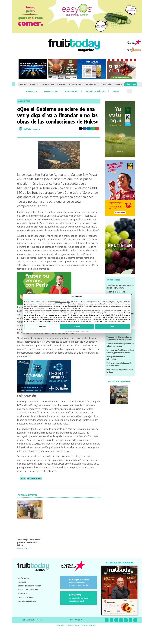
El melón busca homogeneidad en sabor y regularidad (120, 344)
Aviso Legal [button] (60, 625)
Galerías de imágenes (95, 91)
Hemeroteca (31, 91)
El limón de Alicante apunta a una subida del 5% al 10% (120, 286)
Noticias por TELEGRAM (79, 579)
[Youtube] (126, 620)
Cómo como (131, 84)
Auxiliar (61, 84)
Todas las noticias (25, 597)
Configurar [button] (92, 625)
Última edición (51, 91)
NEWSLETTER (75, 595)
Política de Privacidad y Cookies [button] (76, 625)
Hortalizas (34, 84)
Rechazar (77, 327)
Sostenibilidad (74, 84)
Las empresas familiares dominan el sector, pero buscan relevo (120, 351)
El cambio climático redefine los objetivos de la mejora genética (119, 338)
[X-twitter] (107, 620)
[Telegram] (130, 620)
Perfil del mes (71, 91)
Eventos (118, 84)
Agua (23, 478)
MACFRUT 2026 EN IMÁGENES (119, 382)
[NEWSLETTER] (65, 596)
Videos (116, 91)
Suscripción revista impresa (29, 586)
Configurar (42, 327)
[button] (13, 84)
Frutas (23, 84)
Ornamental (90, 84)
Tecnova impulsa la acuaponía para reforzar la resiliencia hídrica (29, 542)
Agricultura (48, 84)
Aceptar (112, 327)
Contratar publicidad (27, 601)
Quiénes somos (24, 578)
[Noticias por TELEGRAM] (65, 580)
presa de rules (34, 478)
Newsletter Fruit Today (28, 590)
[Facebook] (116, 620)
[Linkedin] (121, 620)
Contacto (22, 582)
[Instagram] (111, 620)
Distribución (105, 84)
